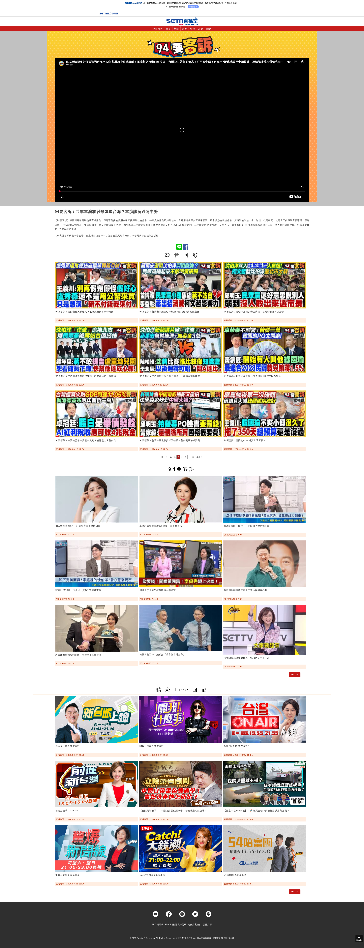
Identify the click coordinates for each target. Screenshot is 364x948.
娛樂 (184, 28)
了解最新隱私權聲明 (176, 7)
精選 (208, 28)
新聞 (176, 28)
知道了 (194, 7)
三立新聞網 (158, 924)
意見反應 (207, 924)
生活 (192, 28)
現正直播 (158, 28)
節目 (168, 28)
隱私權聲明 (181, 924)
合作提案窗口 (194, 924)
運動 (200, 28)
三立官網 (169, 924)
